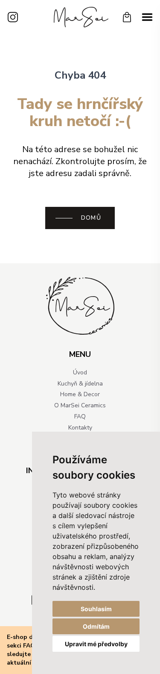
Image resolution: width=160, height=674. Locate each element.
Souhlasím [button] (96, 608)
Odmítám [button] (96, 626)
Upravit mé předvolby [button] (96, 644)
